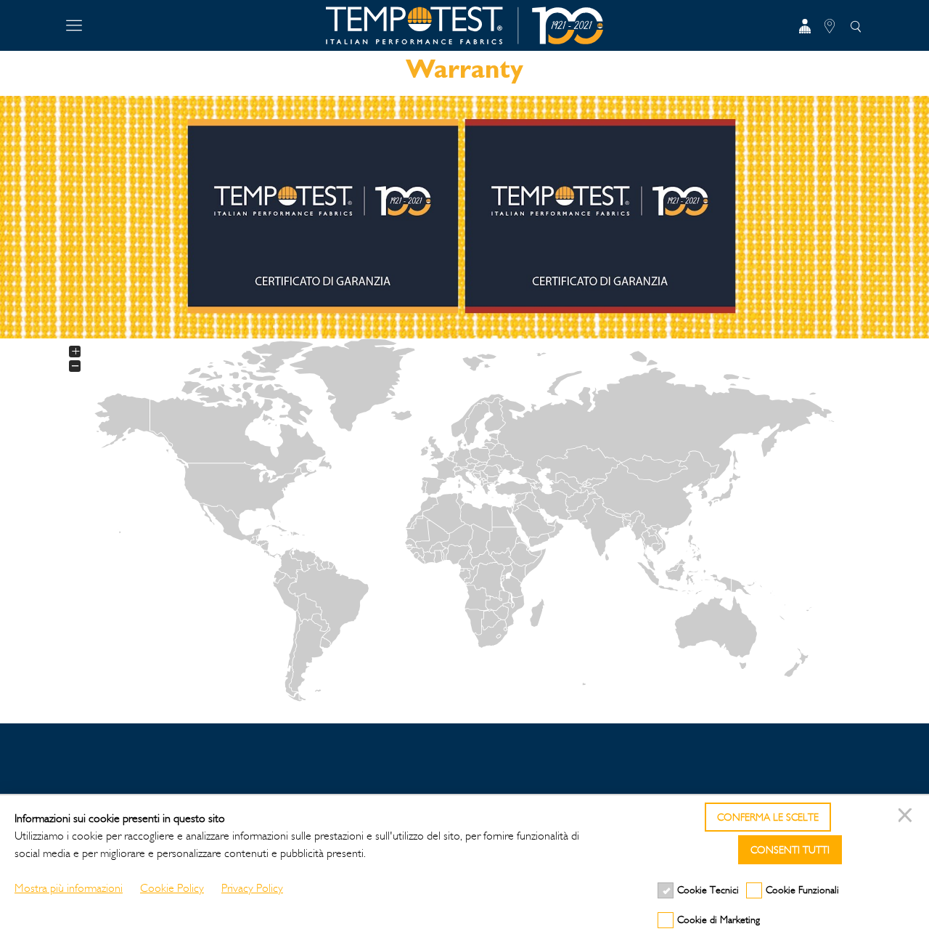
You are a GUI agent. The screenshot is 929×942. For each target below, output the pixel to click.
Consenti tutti (790, 850)
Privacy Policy (252, 888)
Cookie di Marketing (718, 920)
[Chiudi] (907, 817)
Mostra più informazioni (69, 888)
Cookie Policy (172, 888)
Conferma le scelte (768, 817)
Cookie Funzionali (802, 890)
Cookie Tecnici (708, 890)
